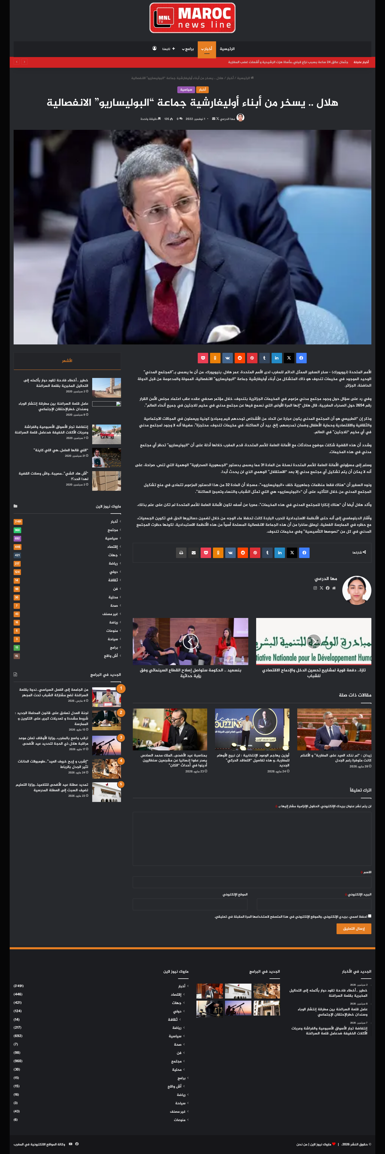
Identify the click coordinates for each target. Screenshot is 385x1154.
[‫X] (321, 588)
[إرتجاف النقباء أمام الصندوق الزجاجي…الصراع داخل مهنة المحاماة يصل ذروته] (209, 1009)
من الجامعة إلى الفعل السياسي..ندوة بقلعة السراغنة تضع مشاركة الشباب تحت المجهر (53, 692)
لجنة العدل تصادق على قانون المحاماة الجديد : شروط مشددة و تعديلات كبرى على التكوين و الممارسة (51, 718)
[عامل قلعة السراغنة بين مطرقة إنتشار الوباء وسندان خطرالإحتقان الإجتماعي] (106, 411)
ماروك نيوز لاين (320, 1144)
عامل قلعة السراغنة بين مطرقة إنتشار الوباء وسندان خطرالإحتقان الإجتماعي (53, 406)
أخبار (208, 49)
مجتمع (113, 530)
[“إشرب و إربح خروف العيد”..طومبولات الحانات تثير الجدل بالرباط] (106, 769)
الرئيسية (227, 49)
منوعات (112, 631)
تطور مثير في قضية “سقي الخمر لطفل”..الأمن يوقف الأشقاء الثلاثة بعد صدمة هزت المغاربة (282, 62)
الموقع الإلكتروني (235, 894)
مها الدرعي (227, 119)
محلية (113, 597)
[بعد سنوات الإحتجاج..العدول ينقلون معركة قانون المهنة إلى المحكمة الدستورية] (267, 1008)
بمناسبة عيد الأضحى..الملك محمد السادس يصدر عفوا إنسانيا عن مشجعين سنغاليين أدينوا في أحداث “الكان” (174, 760)
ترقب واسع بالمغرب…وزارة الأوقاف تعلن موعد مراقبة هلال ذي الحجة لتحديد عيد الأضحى (53, 741)
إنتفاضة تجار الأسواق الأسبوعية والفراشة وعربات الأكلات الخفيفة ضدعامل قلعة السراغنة (51, 430)
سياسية (186, 90)
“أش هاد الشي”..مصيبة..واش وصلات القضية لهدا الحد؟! (53, 476)
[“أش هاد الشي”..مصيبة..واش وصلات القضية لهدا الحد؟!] (106, 481)
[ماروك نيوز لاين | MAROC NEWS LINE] (192, 18)
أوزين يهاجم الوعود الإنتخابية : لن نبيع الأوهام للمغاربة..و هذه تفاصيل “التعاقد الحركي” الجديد (253, 760)
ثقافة (113, 580)
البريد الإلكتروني (358, 894)
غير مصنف (110, 614)
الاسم (366, 872)
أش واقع (111, 656)
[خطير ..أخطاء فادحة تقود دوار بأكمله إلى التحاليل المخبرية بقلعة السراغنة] (106, 388)
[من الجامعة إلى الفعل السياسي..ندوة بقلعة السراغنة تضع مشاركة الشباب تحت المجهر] (106, 697)
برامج (189, 49)
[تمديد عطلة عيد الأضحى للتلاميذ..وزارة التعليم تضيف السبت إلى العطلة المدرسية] (106, 792)
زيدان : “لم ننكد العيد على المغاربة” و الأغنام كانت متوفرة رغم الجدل (335, 757)
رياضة (113, 564)
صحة (114, 606)
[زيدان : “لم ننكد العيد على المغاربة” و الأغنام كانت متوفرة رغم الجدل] (334, 729)
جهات (113, 555)
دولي (113, 572)
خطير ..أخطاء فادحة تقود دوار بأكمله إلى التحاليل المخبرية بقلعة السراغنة (56, 383)
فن (115, 589)
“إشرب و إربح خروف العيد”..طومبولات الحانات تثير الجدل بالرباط (53, 764)
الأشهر (67, 361)
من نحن (301, 1144)
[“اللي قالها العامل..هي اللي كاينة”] (106, 457)
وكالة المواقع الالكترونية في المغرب (39, 1144)
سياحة (113, 639)
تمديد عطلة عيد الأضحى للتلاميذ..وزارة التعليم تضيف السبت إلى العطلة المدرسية (52, 787)
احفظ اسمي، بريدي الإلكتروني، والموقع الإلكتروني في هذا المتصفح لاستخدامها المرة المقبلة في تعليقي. (290, 917)
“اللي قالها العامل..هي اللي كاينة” (61, 450)
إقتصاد (112, 547)
